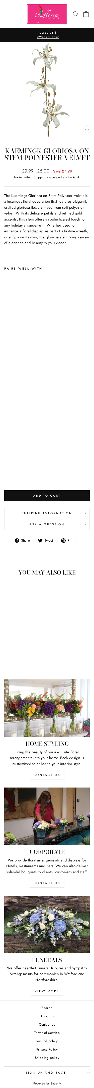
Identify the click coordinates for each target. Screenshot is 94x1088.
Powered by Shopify (47, 1083)
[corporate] (47, 816)
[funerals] (47, 924)
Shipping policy (47, 1057)
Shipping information (47, 513)
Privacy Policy (47, 1049)
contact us (47, 775)
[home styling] (47, 708)
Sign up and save (46, 1072)
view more (47, 991)
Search (47, 1007)
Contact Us (47, 1024)
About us (47, 1016)
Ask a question (46, 524)
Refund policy (47, 1040)
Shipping (40, 177)
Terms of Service (47, 1032)
